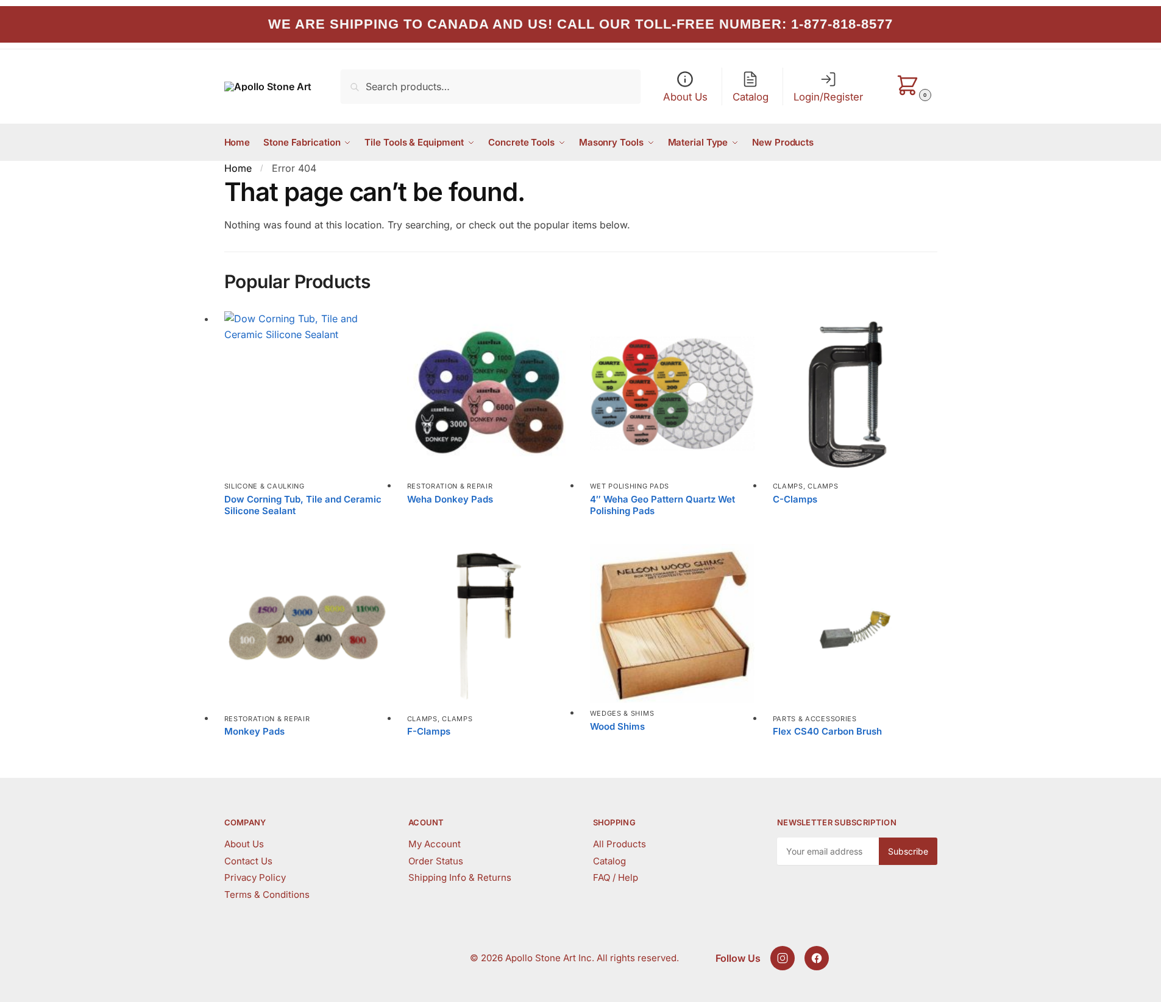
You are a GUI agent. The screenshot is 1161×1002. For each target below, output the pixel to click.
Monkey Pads (254, 731)
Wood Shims (617, 726)
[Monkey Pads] (306, 626)
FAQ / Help (615, 877)
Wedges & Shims (622, 713)
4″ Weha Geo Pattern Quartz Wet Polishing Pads (662, 505)
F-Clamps (428, 731)
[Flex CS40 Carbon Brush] (855, 626)
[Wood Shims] (672, 624)
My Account (434, 844)
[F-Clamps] (489, 626)
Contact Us (248, 861)
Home (238, 168)
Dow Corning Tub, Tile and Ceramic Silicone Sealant (303, 505)
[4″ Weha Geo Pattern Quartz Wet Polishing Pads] (672, 393)
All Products (619, 844)
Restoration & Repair (450, 486)
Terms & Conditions (267, 894)
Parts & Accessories (815, 718)
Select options (306, 531)
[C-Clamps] (855, 393)
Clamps (788, 486)
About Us (244, 844)
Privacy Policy (255, 877)
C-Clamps (795, 499)
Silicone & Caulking (264, 486)
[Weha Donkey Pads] (489, 393)
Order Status (435, 861)
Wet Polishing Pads (630, 486)
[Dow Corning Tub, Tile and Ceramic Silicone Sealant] (306, 393)
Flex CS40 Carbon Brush (827, 731)
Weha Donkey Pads (450, 499)
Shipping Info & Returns (459, 877)
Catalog (609, 861)
